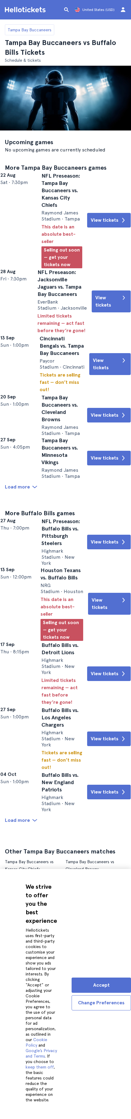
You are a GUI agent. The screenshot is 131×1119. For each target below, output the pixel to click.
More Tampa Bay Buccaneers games (56, 167)
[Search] (66, 9)
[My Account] (123, 9)
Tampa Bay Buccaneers (29, 29)
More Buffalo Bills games (40, 574)
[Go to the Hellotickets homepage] (26, 9)
